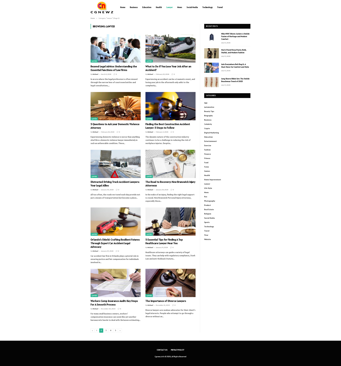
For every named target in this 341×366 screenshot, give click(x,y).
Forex (206, 167)
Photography (209, 201)
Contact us (162, 350)
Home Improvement (212, 179)
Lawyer (169, 7)
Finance (207, 154)
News (179, 7)
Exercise (207, 145)
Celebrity (208, 124)
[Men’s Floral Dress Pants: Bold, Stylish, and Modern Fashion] (211, 53)
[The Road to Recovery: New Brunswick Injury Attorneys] (170, 164)
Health (159, 7)
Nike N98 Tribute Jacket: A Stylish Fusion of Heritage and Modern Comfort (235, 36)
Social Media (192, 7)
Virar (206, 235)
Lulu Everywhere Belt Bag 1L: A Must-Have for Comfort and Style (235, 65)
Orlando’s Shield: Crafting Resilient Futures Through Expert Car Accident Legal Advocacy (115, 243)
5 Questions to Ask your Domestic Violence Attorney (115, 125)
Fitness (207, 158)
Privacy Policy (177, 350)
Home (122, 7)
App (205, 103)
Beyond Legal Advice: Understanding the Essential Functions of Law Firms (114, 68)
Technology (207, 7)
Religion (207, 214)
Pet (205, 196)
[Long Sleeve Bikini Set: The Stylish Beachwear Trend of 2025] (211, 82)
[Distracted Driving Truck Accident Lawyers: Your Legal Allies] (116, 164)
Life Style (208, 188)
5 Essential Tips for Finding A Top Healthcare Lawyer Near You (164, 241)
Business (134, 7)
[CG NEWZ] (102, 7)
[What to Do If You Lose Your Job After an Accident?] (170, 48)
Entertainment (210, 141)
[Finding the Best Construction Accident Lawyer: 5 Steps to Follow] (170, 106)
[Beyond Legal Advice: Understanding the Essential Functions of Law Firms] (116, 48)
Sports (207, 222)
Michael (95, 74)
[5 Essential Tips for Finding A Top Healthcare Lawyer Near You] (170, 221)
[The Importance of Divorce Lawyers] (170, 283)
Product (207, 205)
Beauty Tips (209, 111)
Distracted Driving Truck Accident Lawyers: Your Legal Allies (115, 183)
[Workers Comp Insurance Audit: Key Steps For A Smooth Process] (116, 283)
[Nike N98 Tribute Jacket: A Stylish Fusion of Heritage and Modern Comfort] (211, 37)
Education (146, 7)
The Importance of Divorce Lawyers (166, 301)
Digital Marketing (211, 132)
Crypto (207, 128)
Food (206, 162)
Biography (208, 115)
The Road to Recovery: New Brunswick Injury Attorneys (170, 183)
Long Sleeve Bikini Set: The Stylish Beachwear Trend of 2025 (235, 80)
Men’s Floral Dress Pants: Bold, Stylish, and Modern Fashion (233, 51)
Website (207, 239)
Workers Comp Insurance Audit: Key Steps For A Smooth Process (114, 302)
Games (207, 171)
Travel (220, 7)
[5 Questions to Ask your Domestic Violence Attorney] (116, 106)
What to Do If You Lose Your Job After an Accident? (168, 68)
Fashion (207, 150)
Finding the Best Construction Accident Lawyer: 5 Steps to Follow (167, 125)
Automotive (209, 107)
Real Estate (209, 209)
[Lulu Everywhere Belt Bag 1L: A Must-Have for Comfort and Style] (211, 68)
